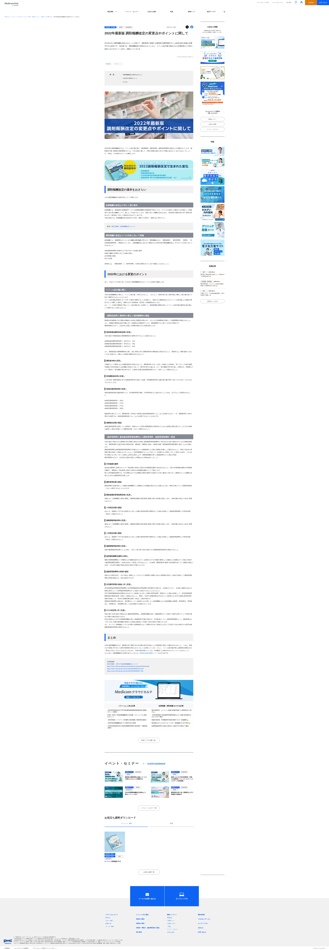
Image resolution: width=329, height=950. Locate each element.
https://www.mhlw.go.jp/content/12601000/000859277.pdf (125, 671)
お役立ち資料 (151, 11)
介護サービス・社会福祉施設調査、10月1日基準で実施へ (212, 294)
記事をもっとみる (212, 301)
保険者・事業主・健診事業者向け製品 (148, 927)
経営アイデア (211, 11)
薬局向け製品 (140, 919)
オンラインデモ (203, 923)
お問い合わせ (202, 932)
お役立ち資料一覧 (148, 872)
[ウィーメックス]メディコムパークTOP (22, 16)
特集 (171, 11)
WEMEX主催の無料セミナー (148, 653)
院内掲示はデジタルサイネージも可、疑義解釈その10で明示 (170, 723)
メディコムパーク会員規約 (21, 948)
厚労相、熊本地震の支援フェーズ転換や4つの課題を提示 (212, 275)
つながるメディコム (204, 919)
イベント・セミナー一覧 (148, 808)
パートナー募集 (109, 926)
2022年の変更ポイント (130, 78)
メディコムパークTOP (263, 2)
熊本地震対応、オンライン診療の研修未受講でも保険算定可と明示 (212, 284)
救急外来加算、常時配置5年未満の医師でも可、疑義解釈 (169, 720)
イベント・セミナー (131, 11)
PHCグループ (8, 16)
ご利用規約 (7, 948)
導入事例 (289, 2)
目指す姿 (107, 917)
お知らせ (200, 927)
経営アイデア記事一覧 (46, 16)
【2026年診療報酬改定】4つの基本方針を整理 (121, 723)
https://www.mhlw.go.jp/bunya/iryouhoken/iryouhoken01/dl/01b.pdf (128, 666)
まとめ (125, 82)
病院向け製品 (140, 923)
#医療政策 (108, 64)
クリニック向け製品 (142, 914)
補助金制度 (201, 914)
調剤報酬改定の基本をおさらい (132, 74)
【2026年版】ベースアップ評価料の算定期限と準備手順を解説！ (127, 720)
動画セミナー (212, 119)
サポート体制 (109, 920)
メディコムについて (277, 2)
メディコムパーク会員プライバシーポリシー (45, 948)
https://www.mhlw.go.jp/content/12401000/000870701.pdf (125, 669)
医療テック (191, 11)
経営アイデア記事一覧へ (148, 740)
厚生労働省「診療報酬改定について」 (123, 226)
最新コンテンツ (36, 16)
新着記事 (169, 917)
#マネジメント (118, 64)
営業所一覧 (108, 923)
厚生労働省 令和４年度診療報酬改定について (122, 664)
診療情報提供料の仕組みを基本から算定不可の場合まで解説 (170, 726)
